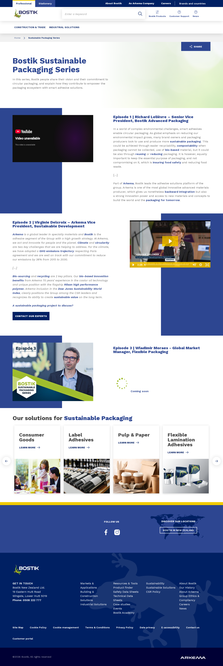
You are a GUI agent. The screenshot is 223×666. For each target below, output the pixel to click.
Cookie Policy (38, 627)
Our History (187, 587)
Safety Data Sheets (126, 591)
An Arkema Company (141, 3)
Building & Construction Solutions (89, 596)
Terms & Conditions (97, 627)
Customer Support (179, 16)
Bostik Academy (123, 612)
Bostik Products (157, 16)
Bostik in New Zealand (178, 530)
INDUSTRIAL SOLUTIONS (64, 27)
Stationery (45, 3)
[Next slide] (216, 461)
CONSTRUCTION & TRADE (30, 27)
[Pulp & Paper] (136, 459)
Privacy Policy (124, 627)
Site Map (18, 627)
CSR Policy (153, 591)
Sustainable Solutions (160, 587)
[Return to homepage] (28, 14)
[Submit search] (140, 14)
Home (17, 38)
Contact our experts (31, 316)
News (196, 16)
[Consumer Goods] (37, 459)
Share (197, 46)
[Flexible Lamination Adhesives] (186, 459)
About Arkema (189, 591)
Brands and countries (192, 3)
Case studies (121, 604)
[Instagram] (117, 532)
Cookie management (66, 627)
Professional (24, 3)
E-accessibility (170, 627)
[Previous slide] (6, 461)
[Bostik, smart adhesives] (29, 575)
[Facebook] (106, 532)
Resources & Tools (125, 583)
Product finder (123, 587)
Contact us (192, 627)
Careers (166, 3)
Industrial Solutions (93, 604)
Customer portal (23, 638)
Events (117, 608)
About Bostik (113, 3)
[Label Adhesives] (87, 459)
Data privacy (147, 627)
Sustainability (155, 583)
